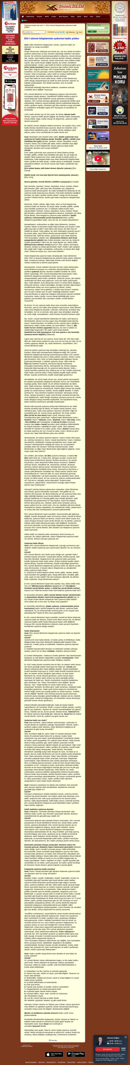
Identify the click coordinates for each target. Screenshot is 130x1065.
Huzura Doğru (71, 1062)
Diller (25, 20)
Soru (91, 16)
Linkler (53, 16)
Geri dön (54, 1040)
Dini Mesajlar (61, 1062)
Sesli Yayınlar (63, 16)
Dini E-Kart (41, 1062)
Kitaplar (39, 16)
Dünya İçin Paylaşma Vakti (98, 147)
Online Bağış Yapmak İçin (98, 169)
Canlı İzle (108, 1049)
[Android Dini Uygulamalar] (76, 1056)
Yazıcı (80, 32)
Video (73, 16)
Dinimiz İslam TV (51, 1062)
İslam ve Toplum (81, 1062)
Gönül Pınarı (91, 1062)
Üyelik (98, 16)
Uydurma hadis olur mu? (33, 25)
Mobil (47, 16)
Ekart (85, 16)
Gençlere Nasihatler (30, 1062)
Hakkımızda (30, 16)
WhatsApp (71, 32)
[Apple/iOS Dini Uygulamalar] (54, 1056)
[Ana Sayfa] (22, 16)
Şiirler (79, 16)
